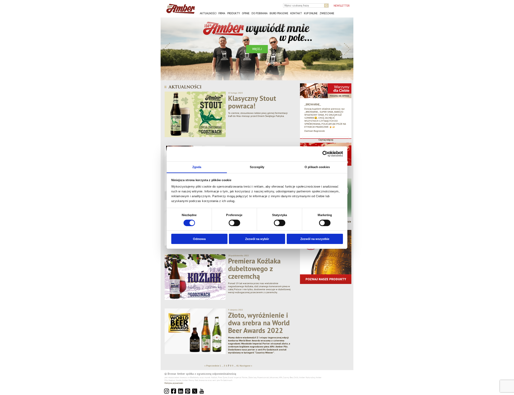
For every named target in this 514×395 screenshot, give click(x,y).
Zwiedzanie (327, 13)
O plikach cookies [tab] (317, 166)
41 (237, 365)
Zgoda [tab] (196, 166)
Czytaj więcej (325, 139)
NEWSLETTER (342, 5)
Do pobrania (260, 13)
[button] (167, 49)
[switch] (234, 223)
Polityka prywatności (173, 383)
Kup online (311, 13)
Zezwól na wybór (257, 239)
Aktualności (208, 13)
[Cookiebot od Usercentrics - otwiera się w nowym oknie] (325, 154)
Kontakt (296, 13)
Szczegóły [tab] (257, 166)
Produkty (233, 13)
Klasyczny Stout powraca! (252, 102)
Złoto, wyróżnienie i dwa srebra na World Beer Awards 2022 (259, 322)
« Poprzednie (211, 365)
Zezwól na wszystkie (314, 239)
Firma (221, 13)
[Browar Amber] (179, 12)
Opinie (246, 13)
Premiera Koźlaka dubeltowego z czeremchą (254, 268)
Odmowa (199, 239)
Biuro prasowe (279, 13)
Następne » (246, 365)
